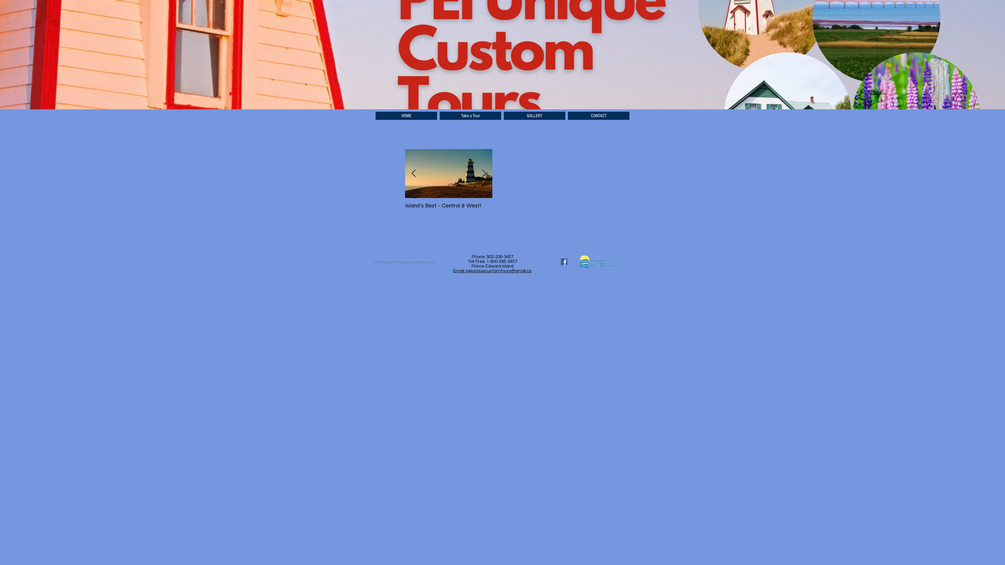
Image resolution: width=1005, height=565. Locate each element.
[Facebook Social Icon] (564, 261)
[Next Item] (484, 174)
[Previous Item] (413, 174)
